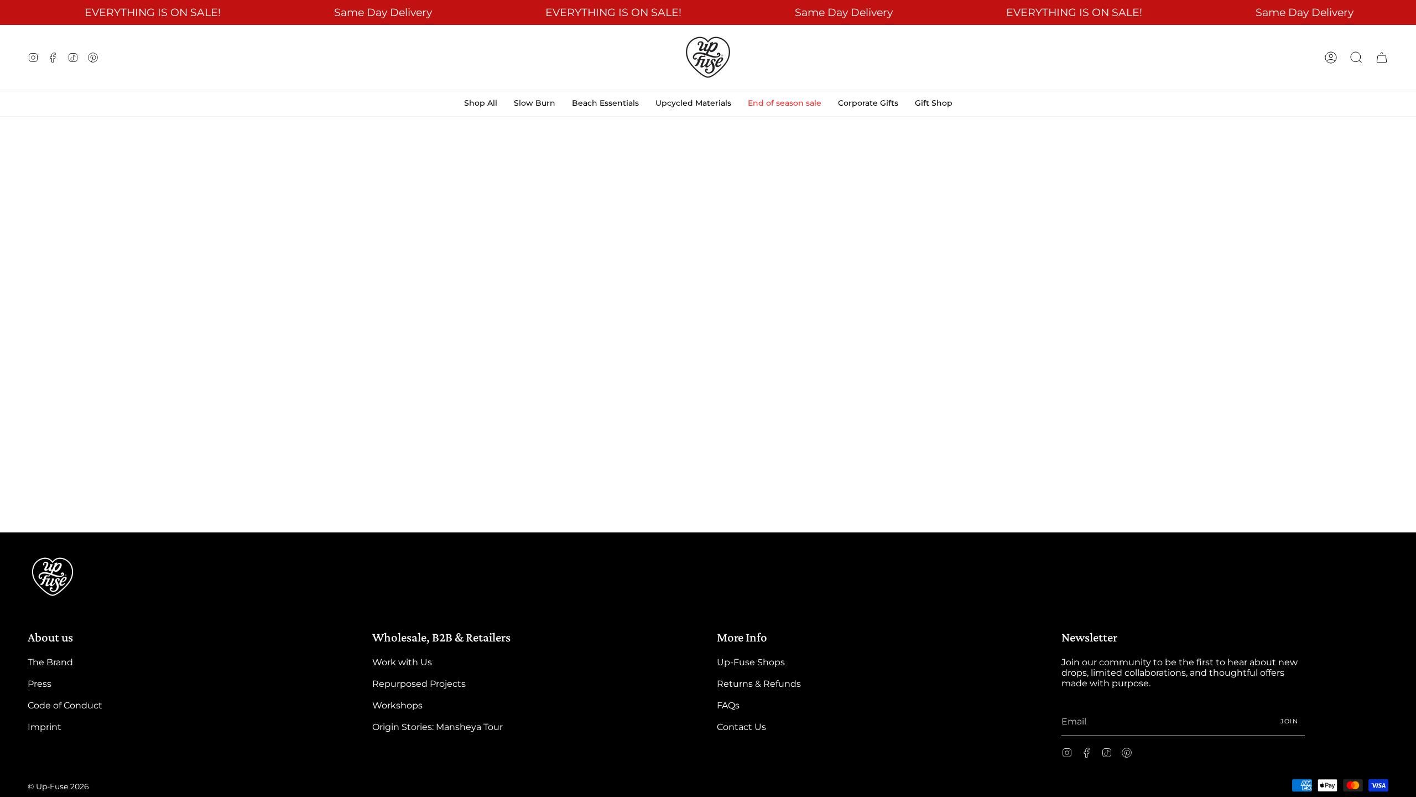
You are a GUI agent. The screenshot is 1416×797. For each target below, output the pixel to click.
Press (39, 684)
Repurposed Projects (419, 684)
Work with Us (402, 662)
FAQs (728, 705)
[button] (1356, 57)
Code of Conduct (65, 705)
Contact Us (741, 727)
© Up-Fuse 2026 (58, 786)
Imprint (44, 727)
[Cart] (1381, 57)
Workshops (397, 705)
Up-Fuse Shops (751, 662)
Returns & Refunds (759, 684)
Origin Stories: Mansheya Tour (437, 727)
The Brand (50, 662)
